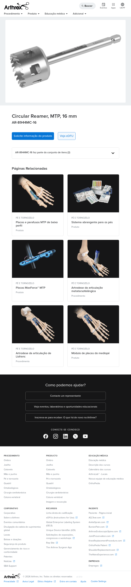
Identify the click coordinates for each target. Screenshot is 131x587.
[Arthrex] (16, 6)
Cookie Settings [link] (98, 581)
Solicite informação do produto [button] (33, 136)
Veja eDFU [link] (66, 136)
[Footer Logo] (12, 575)
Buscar (86, 6)
